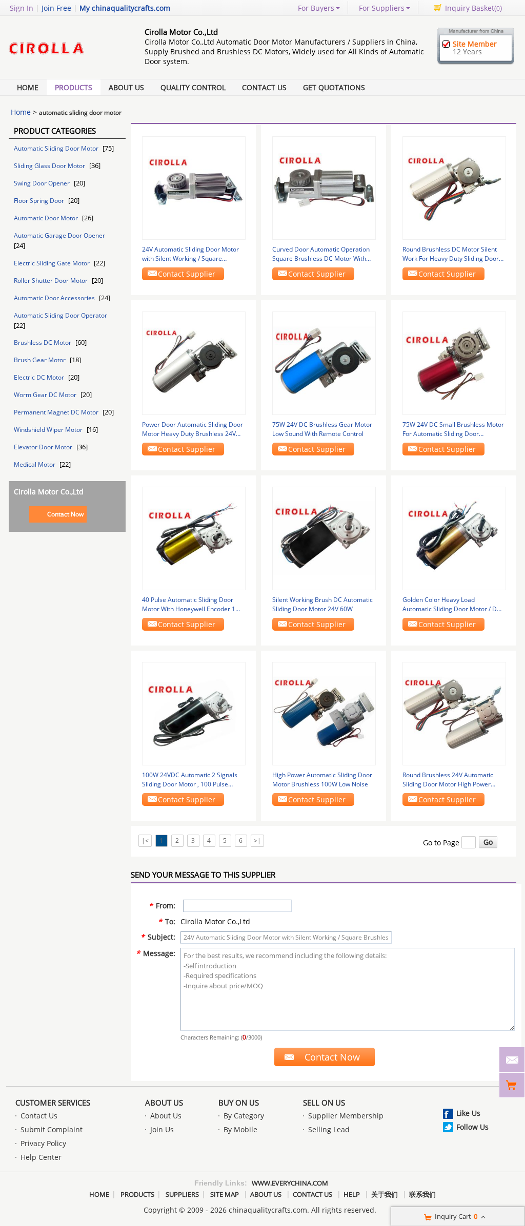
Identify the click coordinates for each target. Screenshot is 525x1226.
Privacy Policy (43, 1143)
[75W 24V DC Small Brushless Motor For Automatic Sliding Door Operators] (454, 362)
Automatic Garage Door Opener (59, 235)
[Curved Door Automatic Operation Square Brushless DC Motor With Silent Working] (324, 187)
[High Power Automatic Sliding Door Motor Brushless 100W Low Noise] (324, 713)
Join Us (162, 1129)
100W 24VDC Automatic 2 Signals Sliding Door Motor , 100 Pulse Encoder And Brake (189, 780)
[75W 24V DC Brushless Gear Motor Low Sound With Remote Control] (324, 362)
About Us (126, 87)
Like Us (468, 1113)
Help (352, 1194)
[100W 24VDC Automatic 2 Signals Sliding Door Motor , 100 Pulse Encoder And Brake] (194, 713)
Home (27, 87)
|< (145, 840)
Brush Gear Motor (40, 360)
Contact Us (264, 87)
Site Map (224, 1194)
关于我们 (384, 1194)
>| (257, 840)
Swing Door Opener (42, 183)
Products (73, 87)
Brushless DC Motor (43, 342)
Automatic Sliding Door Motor (57, 148)
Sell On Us (324, 1102)
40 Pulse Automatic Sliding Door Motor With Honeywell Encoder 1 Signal (188, 604)
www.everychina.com (290, 1183)
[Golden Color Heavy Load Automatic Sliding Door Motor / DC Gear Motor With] (454, 537)
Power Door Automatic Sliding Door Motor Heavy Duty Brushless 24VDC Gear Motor (193, 429)
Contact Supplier (186, 274)
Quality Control (193, 87)
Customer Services (52, 1102)
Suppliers (182, 1194)
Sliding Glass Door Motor (50, 165)
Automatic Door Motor (46, 218)
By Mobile (240, 1129)
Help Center (41, 1157)
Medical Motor (35, 464)
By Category (244, 1115)
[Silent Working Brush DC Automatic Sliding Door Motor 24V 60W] (324, 537)
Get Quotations (334, 87)
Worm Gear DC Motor (46, 394)
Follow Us (472, 1127)
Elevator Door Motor (44, 447)
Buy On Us (238, 1102)
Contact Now (65, 514)
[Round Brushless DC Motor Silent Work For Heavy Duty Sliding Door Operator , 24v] (454, 187)
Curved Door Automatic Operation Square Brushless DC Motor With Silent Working (321, 254)
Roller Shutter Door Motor (51, 280)
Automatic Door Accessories (55, 298)
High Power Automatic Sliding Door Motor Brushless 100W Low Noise (322, 779)
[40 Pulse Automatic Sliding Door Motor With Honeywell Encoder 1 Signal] (194, 537)
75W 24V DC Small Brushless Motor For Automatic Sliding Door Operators (453, 429)
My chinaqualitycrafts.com (124, 8)
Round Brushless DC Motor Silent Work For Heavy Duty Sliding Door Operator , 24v (450, 254)
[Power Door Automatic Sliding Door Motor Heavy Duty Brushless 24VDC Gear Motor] (194, 362)
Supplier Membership (345, 1115)
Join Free (56, 8)
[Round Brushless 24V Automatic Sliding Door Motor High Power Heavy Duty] (454, 713)
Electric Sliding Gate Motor (52, 263)
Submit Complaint (52, 1129)
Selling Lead (329, 1129)
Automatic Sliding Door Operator (60, 315)
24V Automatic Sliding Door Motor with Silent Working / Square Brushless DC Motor (190, 254)
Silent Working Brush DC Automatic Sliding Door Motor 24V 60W (322, 604)
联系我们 (422, 1194)
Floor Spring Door (40, 200)
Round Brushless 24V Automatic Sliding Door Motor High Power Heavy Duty (447, 780)
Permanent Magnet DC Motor (57, 412)
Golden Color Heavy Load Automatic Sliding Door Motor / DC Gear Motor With (451, 604)
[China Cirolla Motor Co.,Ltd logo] (65, 63)
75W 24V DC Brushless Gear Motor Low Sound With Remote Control (322, 429)
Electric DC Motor (40, 377)
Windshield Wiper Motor (49, 429)
